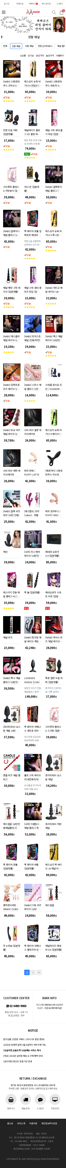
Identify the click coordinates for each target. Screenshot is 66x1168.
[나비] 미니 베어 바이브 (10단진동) (32, 553)
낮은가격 (40, 55)
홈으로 (10, 1123)
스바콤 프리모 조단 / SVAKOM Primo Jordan (53, 386)
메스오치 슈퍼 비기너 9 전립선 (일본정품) (32, 83)
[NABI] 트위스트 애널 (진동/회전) (32, 338)
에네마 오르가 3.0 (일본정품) (52, 553)
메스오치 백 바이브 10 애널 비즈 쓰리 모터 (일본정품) (53, 866)
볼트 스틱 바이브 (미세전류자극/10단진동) (32, 777)
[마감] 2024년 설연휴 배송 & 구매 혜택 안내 (22, 1055)
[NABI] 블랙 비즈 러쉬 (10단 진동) (11, 512)
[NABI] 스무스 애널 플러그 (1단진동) (32, 386)
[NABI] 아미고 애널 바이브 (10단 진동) (53, 289)
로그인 (6, 3)
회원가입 (19, 3)
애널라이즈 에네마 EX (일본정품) (53, 947)
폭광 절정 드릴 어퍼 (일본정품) (53, 679)
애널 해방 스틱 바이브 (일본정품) (11, 289)
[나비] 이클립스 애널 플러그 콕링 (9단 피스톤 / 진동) (32, 825)
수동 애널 (29, 45)
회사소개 (21, 1123)
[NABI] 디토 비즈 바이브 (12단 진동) (32, 906)
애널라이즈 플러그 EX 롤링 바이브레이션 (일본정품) (32, 131)
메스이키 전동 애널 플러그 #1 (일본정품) (11, 594)
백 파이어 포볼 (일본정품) (10, 866)
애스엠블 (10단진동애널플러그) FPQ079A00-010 (11, 825)
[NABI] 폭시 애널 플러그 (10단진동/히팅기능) (11, 679)
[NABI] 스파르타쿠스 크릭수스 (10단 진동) (11, 83)
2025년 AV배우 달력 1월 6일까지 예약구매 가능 (24, 1044)
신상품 (23, 55)
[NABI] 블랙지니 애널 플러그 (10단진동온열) (11, 232)
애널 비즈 (7, 637)
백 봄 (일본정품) (32, 592)
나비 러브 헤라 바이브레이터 (11, 472)
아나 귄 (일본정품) (31, 188)
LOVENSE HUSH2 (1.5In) (31, 679)
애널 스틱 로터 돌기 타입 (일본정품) (53, 131)
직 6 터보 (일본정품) (11, 947)
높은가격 (50, 55)
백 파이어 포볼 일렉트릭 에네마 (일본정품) (32, 232)
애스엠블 (49, 905)
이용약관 (33, 1123)
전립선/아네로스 (45, 45)
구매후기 (32, 3)
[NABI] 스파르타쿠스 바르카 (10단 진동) (53, 83)
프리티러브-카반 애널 (53, 825)
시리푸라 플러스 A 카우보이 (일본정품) (11, 188)
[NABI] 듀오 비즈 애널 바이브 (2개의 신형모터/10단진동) (11, 431)
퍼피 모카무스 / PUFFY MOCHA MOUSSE (53, 512)
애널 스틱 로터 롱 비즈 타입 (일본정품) (32, 289)
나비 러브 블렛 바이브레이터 (32, 431)
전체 (5, 45)
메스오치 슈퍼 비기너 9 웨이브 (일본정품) (53, 431)
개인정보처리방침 (49, 1123)
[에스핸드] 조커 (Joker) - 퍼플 (31, 512)
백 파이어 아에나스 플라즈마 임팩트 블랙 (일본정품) (32, 947)
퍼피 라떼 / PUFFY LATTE (31, 472)
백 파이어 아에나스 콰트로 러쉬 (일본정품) (32, 728)
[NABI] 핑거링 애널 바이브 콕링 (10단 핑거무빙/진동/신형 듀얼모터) (32, 639)
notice (33, 1030)
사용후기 (60, 55)
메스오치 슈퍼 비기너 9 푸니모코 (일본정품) (53, 232)
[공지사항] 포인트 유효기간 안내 (17, 1061)
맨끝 (39, 972)
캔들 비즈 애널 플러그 (11, 777)
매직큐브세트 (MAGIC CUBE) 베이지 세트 (11, 906)
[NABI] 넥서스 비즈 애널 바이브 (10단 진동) (53, 639)
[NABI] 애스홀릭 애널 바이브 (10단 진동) (11, 338)
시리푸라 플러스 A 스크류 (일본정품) (53, 728)
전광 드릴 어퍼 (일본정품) (10, 131)
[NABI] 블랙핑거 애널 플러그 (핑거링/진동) (53, 188)
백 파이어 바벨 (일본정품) (31, 866)
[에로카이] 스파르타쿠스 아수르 (53, 472)
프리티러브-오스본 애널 (53, 777)
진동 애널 (16, 46)
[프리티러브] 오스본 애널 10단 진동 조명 (11, 728)
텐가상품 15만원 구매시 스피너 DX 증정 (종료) (23, 1039)
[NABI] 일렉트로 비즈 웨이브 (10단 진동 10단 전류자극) (11, 386)
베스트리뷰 (46, 3)
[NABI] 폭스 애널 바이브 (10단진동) (53, 338)
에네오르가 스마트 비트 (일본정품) (53, 594)
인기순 (31, 55)
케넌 (5, 552)
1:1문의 (59, 3)
